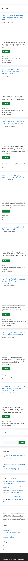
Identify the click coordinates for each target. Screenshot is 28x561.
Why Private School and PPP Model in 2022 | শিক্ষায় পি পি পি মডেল (13, 176)
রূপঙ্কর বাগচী (17, 58)
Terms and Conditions (7, 555)
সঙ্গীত (8, 60)
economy (13, 164)
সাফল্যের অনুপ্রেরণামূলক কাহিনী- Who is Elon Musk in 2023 (13, 228)
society (7, 58)
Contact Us (11, 557)
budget (5, 375)
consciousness (14, 110)
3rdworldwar (6, 110)
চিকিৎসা (4, 550)
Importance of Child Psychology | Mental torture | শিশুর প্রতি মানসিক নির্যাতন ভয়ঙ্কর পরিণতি (14, 388)
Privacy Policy (16, 555)
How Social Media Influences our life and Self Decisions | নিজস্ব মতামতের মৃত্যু (13, 281)
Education (20, 110)
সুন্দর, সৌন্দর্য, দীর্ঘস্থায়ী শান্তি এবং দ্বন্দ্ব (10, 458)
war (10, 112)
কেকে (10, 58)
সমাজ (7, 56)
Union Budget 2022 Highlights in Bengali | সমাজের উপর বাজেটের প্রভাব (13, 334)
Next (7, 432)
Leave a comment (7, 62)
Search (4, 440)
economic (9, 375)
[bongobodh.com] (5, 2)
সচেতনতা (7, 319)
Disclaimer (23, 555)
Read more (5, 51)
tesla (7, 269)
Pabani (4, 481)
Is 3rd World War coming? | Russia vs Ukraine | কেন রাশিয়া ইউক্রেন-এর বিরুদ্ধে (11, 71)
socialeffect (5, 377)
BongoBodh (13, 559)
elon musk (19, 267)
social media (8, 323)
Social (3, 112)
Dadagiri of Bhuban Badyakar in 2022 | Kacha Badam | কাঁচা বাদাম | (13, 123)
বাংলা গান (13, 58)
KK (4, 58)
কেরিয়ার (4, 548)
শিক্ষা (4, 56)
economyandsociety (18, 375)
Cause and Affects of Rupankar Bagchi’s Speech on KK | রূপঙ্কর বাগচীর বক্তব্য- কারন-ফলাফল (13, 18)
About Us (17, 557)
